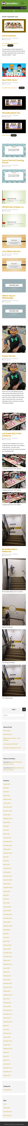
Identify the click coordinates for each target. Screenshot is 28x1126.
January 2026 (7, 803)
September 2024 (7, 853)
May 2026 (6, 788)
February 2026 (7, 799)
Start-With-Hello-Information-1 (10, 88)
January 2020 (7, 1006)
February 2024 (7, 868)
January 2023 (7, 910)
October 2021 (7, 960)
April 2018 (6, 1056)
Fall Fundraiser (9, 36)
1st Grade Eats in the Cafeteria (11, 434)
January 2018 (7, 1064)
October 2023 (7, 884)
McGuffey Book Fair (11, 113)
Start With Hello (9, 80)
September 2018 (7, 1048)
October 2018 (7, 1045)
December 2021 (7, 953)
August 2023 (6, 891)
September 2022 (7, 926)
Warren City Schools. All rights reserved (14, 1124)
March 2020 (6, 999)
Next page (24, 709)
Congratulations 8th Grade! (10, 744)
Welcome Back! (7, 734)
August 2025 (6, 822)
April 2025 (6, 830)
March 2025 (6, 834)
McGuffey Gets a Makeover (9, 550)
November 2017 (7, 1071)
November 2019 (7, 1014)
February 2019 (7, 1033)
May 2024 (6, 857)
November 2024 (7, 845)
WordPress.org (7, 1115)
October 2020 (7, 991)
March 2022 (6, 941)
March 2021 (6, 972)
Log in (5, 1104)
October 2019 (7, 1018)
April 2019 (6, 1029)
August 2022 (6, 930)
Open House (6, 730)
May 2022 (6, 933)
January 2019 (7, 1037)
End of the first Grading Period (13, 161)
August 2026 (6, 784)
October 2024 (7, 849)
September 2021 (7, 964)
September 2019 (7, 1022)
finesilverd (16, 38)
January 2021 (7, 979)
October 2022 (7, 922)
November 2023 (7, 880)
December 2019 (7, 1010)
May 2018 (6, 1052)
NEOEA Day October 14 (12, 207)
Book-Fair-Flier (6, 135)
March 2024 (6, 864)
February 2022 (7, 945)
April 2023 (6, 899)
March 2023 (6, 903)
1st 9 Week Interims (11, 251)
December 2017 (7, 1068)
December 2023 (7, 876)
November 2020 (7, 987)
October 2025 (7, 815)
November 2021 (7, 956)
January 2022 (7, 949)
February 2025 (7, 837)
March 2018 (6, 1060)
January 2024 (7, 872)
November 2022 (7, 918)
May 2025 (6, 826)
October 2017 (7, 1075)
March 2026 (6, 795)
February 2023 (7, 907)
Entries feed (6, 1108)
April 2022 (6, 937)
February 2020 (7, 1002)
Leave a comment (7, 39)
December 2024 (7, 841)
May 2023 (6, 895)
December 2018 (7, 1041)
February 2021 (7, 976)
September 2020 (7, 995)
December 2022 (7, 914)
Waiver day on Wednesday (8, 297)
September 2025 (7, 818)
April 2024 (6, 861)
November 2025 (7, 811)
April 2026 (6, 792)
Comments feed (7, 1111)
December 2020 (7, 983)
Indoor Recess (8, 356)
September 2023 (7, 887)
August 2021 (6, 968)
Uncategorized (7, 1090)
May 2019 (6, 1025)
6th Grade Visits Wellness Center (12, 748)
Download (10, 45)
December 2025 (7, 807)
